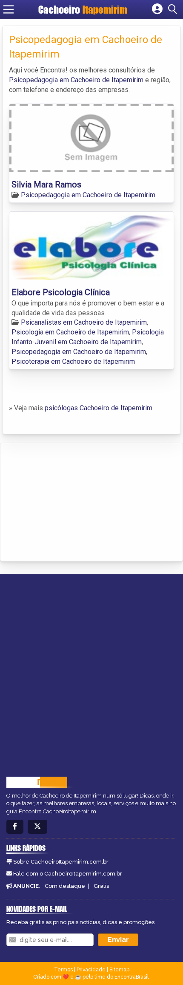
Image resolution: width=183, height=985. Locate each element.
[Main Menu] (8, 9)
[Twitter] (37, 827)
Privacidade (91, 970)
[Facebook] (14, 827)
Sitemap (119, 970)
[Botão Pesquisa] (174, 9)
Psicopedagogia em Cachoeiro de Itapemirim (76, 80)
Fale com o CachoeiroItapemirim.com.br (67, 873)
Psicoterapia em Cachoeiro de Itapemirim (73, 361)
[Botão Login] (157, 9)
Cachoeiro (82, 9)
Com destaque (65, 886)
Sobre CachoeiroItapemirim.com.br (61, 861)
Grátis (101, 886)
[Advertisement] (70, 500)
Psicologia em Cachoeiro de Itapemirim (70, 332)
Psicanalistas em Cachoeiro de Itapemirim (84, 322)
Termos (63, 970)
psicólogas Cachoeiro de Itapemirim (98, 408)
